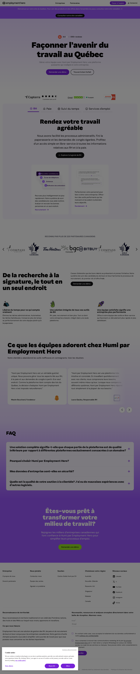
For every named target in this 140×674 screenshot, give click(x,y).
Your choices (9, 666)
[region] (40, 658)
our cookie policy (20, 660)
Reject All (52, 666)
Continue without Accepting (69, 649)
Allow (68, 666)
